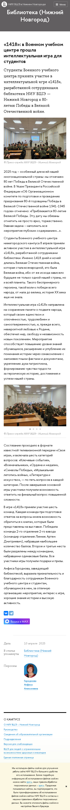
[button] (7, 406)
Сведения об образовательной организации (28, 734)
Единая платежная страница (19, 757)
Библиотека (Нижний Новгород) (35, 15)
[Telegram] (11, 613)
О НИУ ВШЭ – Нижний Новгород (22, 724)
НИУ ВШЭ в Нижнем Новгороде (27, 4)
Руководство (11, 729)
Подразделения (12, 739)
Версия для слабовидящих (18, 744)
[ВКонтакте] (6, 613)
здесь (29, 781)
